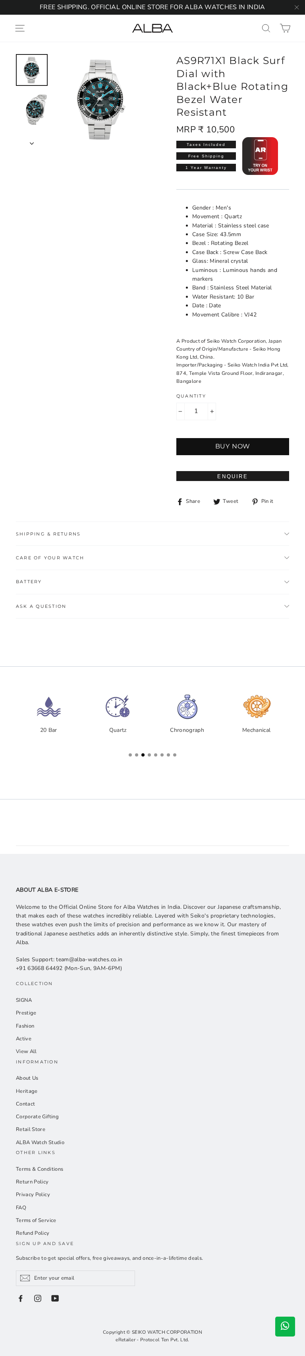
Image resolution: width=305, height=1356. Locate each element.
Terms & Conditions (39, 1169)
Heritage (27, 1091)
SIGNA (24, 1000)
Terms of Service (36, 1220)
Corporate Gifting (37, 1116)
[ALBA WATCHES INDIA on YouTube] (55, 1298)
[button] (281, 724)
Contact (25, 1104)
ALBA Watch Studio (40, 1142)
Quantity (191, 396)
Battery (29, 581)
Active (23, 1038)
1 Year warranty (206, 167)
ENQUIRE (232, 476)
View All (26, 1051)
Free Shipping (206, 156)
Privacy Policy (33, 1194)
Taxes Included (206, 144)
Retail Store (30, 1129)
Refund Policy (33, 1233)
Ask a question (41, 606)
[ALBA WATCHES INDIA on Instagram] (37, 1298)
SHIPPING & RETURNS (48, 534)
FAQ (21, 1207)
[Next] (32, 141)
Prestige (26, 1013)
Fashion (25, 1026)
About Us (27, 1078)
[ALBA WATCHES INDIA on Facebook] (20, 1298)
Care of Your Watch (50, 558)
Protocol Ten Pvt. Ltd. (164, 1340)
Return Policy (32, 1181)
